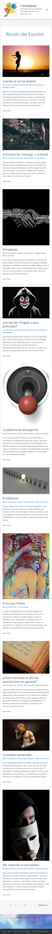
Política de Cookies (40, 931)
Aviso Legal (6, 931)
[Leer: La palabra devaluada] (26, 735)
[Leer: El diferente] (26, 481)
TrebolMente (28, 6)
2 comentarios (8, 330)
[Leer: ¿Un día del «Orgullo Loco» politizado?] (26, 302)
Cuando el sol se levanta (19, 81)
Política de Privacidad (21, 931)
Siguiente (43, 905)
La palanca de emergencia (20, 430)
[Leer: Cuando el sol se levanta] (26, 61)
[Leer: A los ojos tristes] (26, 566)
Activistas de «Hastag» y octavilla (25, 154)
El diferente (10, 498)
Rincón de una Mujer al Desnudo (15, 85)
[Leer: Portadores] (26, 217)
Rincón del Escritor (36, 85)
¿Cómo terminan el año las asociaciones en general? (21, 679)
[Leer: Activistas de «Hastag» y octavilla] (26, 134)
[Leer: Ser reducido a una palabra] (26, 825)
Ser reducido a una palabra (21, 865)
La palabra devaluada (17, 755)
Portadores (10, 249)
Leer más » (7, 110)
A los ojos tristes (14, 603)
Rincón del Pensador (26, 158)
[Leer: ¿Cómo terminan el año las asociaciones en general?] (26, 657)
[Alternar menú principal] (47, 9)
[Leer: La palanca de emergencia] (26, 394)
